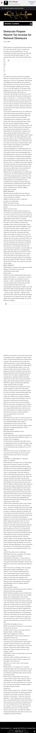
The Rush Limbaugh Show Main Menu (13, 8)
